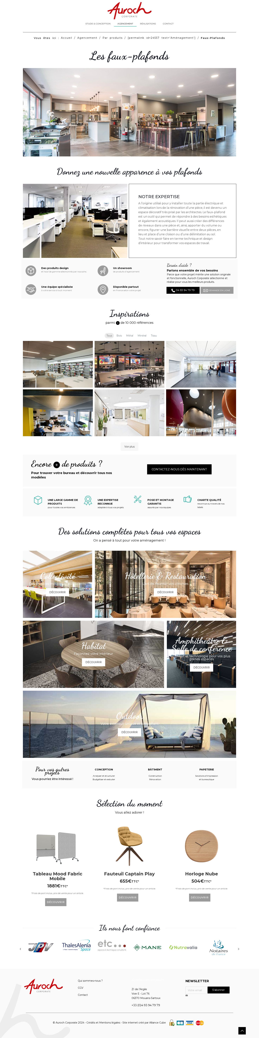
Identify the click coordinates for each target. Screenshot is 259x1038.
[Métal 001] (201, 364)
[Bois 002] (130, 364)
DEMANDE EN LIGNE (219, 290)
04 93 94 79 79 (185, 290)
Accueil (66, 37)
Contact (83, 994)
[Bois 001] (58, 364)
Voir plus (129, 446)
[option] (40, 948)
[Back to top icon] (242, 1030)
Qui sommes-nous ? (90, 980)
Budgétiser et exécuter (104, 779)
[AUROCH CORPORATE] (129, 10)
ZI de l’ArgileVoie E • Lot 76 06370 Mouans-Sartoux (146, 994)
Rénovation (155, 779)
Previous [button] (20, 949)
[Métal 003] (130, 412)
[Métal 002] (58, 412)
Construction (155, 775)
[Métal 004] (201, 412)
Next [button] (239, 949)
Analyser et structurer (104, 775)
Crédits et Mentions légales (103, 1022)
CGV (80, 987)
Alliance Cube (157, 1022)
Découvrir (57, 592)
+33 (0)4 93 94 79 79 (146, 1005)
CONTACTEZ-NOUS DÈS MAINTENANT (179, 469)
